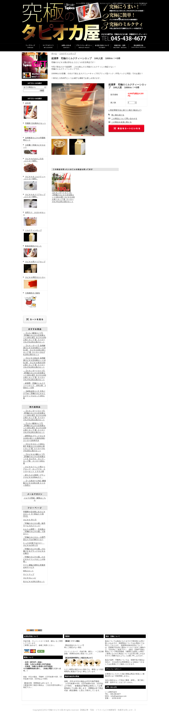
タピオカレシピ (29, 578)
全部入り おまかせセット (34, 213)
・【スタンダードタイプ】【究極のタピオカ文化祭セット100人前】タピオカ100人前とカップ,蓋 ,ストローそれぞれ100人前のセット (34, 375)
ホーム (54, 53)
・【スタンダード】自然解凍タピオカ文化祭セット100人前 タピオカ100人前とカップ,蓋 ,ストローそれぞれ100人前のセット (34, 350)
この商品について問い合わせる (124, 118)
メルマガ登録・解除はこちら (35, 499)
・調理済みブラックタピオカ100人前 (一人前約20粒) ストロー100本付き (34, 438)
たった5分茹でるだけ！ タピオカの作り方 (33, 544)
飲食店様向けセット (33, 246)
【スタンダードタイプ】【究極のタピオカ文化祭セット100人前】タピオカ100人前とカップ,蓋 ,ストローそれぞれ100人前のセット (63, 197)
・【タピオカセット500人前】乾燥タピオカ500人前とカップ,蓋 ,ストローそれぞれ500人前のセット (34, 447)
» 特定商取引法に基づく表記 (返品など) (124, 110)
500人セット (28, 571)
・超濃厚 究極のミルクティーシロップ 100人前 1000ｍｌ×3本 (34, 385)
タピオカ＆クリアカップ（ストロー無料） (34, 195)
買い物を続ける (117, 115)
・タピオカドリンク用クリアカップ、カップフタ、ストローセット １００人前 (34, 469)
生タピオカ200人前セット (34, 581)
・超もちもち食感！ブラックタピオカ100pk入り (34, 476)
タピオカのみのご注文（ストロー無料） (33, 160)
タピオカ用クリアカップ (35, 262)
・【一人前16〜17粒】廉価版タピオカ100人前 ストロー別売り (34, 483)
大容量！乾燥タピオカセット (34, 146)
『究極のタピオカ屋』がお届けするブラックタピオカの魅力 (34, 551)
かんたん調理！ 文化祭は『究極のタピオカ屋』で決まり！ (34, 531)
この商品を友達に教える (121, 122)
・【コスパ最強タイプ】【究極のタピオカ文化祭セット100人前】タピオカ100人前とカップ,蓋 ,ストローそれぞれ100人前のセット (34, 337)
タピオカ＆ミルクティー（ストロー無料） (34, 178)
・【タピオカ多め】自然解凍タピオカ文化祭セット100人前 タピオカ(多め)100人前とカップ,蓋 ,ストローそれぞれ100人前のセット (34, 362)
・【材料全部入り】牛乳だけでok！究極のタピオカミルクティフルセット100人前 (34, 394)
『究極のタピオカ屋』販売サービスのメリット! (34, 524)
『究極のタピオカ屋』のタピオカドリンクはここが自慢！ (34, 559)
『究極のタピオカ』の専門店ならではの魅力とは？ (34, 538)
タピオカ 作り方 (30, 520)
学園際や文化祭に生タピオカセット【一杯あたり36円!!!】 (34, 514)
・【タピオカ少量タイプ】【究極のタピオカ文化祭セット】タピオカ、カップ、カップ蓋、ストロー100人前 (34, 458)
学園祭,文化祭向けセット (35, 123)
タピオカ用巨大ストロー (35, 277)
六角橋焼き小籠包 (32, 293)
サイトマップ (28, 574)
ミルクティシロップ (33, 230)
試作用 (28, 103)
